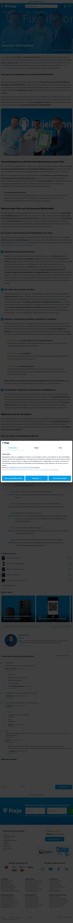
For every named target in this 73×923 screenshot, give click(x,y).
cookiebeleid (12, 467)
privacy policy (22, 467)
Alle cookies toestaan (59, 478)
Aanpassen (35, 478)
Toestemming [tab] (12, 448)
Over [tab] (60, 448)
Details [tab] (36, 448)
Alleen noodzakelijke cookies (13, 478)
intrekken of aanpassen (35, 469)
